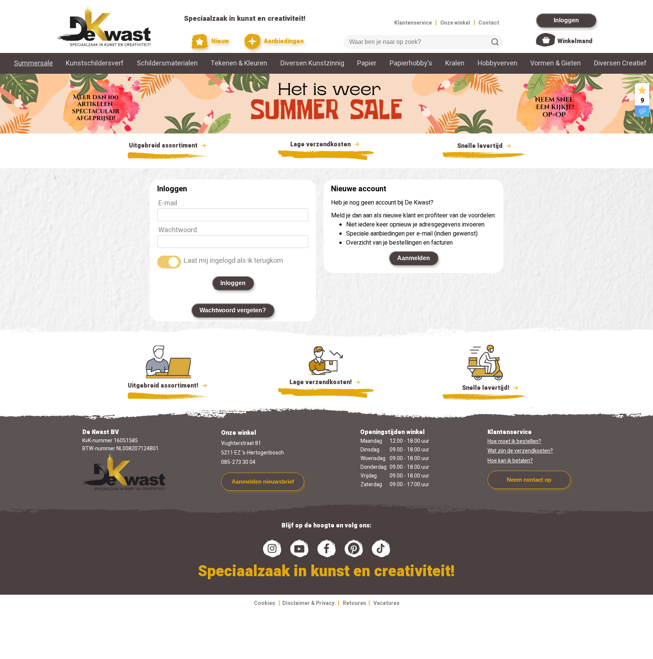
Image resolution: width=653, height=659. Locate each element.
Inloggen (566, 20)
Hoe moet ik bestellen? (514, 441)
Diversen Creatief (620, 63)
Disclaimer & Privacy (308, 603)
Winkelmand (575, 41)
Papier (366, 63)
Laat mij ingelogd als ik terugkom (233, 261)
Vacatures (386, 603)
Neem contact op (529, 479)
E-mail (167, 203)
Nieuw (219, 41)
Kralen (454, 63)
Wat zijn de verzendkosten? (520, 451)
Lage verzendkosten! (321, 382)
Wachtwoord (177, 230)
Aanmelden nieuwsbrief (263, 481)
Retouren (354, 603)
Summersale (33, 63)
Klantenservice (413, 23)
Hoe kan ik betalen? (510, 461)
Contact (488, 23)
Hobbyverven (497, 63)
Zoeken (495, 42)
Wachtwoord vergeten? (233, 310)
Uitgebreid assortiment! (164, 385)
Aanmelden (413, 258)
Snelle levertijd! (480, 387)
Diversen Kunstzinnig (312, 63)
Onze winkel (455, 23)
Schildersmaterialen (167, 63)
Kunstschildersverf (95, 63)
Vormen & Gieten (555, 63)
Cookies (264, 603)
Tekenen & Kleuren (238, 63)
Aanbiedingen (282, 41)
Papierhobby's (411, 63)
